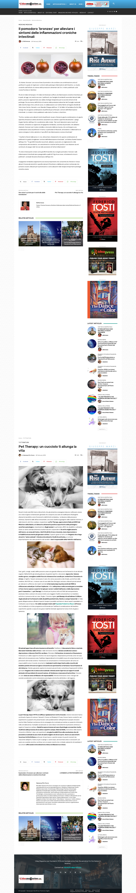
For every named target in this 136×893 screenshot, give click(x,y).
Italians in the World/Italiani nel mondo (72, 240)
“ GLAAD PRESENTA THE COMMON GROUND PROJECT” (107, 397)
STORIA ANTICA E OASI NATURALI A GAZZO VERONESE (29, 242)
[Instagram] (110, 12)
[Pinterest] (70, 872)
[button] (113, 3)
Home (20, 20)
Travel (100, 128)
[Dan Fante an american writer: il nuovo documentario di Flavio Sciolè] (91, 384)
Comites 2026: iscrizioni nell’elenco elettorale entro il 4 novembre (107, 371)
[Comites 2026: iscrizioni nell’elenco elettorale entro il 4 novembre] (91, 370)
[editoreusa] (20, 41)
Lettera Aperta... (102, 417)
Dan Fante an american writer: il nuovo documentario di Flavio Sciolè (106, 385)
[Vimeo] (114, 12)
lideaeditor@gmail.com (72, 867)
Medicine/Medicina (37, 20)
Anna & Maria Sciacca (107, 401)
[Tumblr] (75, 872)
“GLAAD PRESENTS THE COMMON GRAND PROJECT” (107, 409)
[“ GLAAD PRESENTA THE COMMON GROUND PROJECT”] (91, 398)
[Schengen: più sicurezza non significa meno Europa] (91, 421)
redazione (105, 362)
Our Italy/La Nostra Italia (28, 238)
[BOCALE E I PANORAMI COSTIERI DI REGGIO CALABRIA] (91, 95)
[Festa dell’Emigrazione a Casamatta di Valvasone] (72, 233)
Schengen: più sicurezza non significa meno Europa (107, 420)
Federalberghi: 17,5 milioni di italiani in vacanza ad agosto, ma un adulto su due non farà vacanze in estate (107, 119)
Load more (102, 429)
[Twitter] (112, 12)
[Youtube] (116, 12)
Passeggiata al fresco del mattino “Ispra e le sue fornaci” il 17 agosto (107, 107)
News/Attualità (27, 20)
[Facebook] (108, 12)
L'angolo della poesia (104, 394)
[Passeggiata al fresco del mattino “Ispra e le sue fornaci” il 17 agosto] (91, 107)
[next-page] (23, 249)
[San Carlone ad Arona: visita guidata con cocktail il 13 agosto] (91, 132)
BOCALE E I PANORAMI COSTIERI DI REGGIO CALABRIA (105, 95)
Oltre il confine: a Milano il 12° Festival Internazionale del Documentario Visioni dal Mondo (51, 241)
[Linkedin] (65, 872)
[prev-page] (20, 249)
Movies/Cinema (50, 236)
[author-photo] (99, 87)
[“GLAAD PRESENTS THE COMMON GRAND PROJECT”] (91, 409)
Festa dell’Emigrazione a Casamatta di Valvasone (72, 243)
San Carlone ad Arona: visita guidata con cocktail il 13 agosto (107, 132)
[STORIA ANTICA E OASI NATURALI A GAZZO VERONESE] (29, 233)
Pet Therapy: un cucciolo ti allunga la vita (69, 192)
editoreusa (26, 41)
